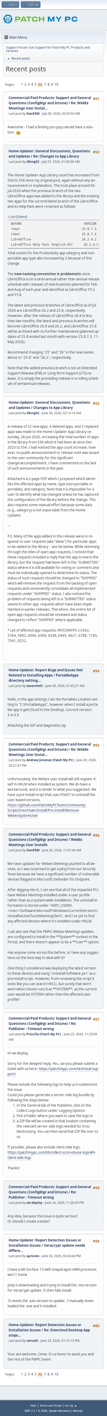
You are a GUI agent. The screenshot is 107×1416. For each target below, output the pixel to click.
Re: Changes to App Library (56, 156)
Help (33, 1405)
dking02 (32, 161)
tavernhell (34, 686)
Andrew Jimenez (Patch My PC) (50, 760)
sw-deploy (34, 1202)
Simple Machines (59, 1410)
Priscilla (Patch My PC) (43, 1034)
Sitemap (77, 1410)
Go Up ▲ (71, 1405)
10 (56, 84)
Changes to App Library (53, 407)
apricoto (32, 1256)
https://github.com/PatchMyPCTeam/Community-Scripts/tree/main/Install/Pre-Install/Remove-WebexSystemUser (47, 810)
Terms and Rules (51, 1405)
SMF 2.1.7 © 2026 (35, 1410)
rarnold (32, 1340)
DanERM (32, 113)
